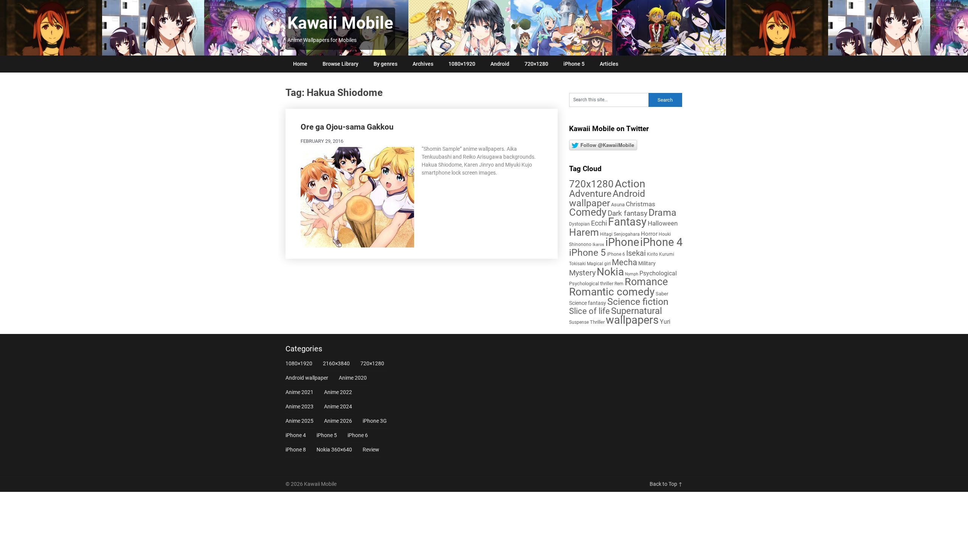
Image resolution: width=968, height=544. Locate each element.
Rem (619, 283)
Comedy (588, 212)
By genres (385, 64)
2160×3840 (336, 363)
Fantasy (627, 221)
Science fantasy (587, 303)
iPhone (622, 242)
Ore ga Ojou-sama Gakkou (347, 126)
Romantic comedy (612, 292)
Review (371, 450)
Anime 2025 (299, 421)
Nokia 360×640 (334, 450)
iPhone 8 (295, 450)
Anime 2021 (299, 392)
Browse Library (340, 64)
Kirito (652, 254)
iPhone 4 (661, 242)
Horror (649, 233)
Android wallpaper (607, 198)
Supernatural (636, 311)
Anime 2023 (299, 406)
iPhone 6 (616, 254)
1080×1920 (461, 64)
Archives (423, 64)
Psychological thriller (591, 283)
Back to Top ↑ (666, 484)
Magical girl (599, 263)
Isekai (636, 253)
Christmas (640, 204)
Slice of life (589, 311)
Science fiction (638, 301)
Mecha (624, 262)
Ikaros (598, 244)
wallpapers (632, 320)
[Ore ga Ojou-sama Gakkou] (357, 196)
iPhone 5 (574, 64)
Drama (662, 212)
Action (630, 184)
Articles (609, 64)
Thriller (597, 322)
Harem (584, 232)
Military (647, 263)
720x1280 (591, 184)
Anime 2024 (338, 406)
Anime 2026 (338, 421)
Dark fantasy (627, 213)
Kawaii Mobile (340, 23)
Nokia (610, 272)
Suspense (579, 322)
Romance (646, 282)
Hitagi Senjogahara (620, 234)
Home (300, 64)
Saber (662, 294)
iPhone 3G (375, 421)
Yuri (665, 321)
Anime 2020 (353, 378)
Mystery (582, 273)
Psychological (658, 273)
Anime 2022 (338, 392)
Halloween (663, 223)
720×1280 (536, 64)
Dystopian (579, 224)
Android (499, 64)
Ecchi (599, 223)
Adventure (590, 193)
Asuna (618, 204)
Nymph (631, 274)
